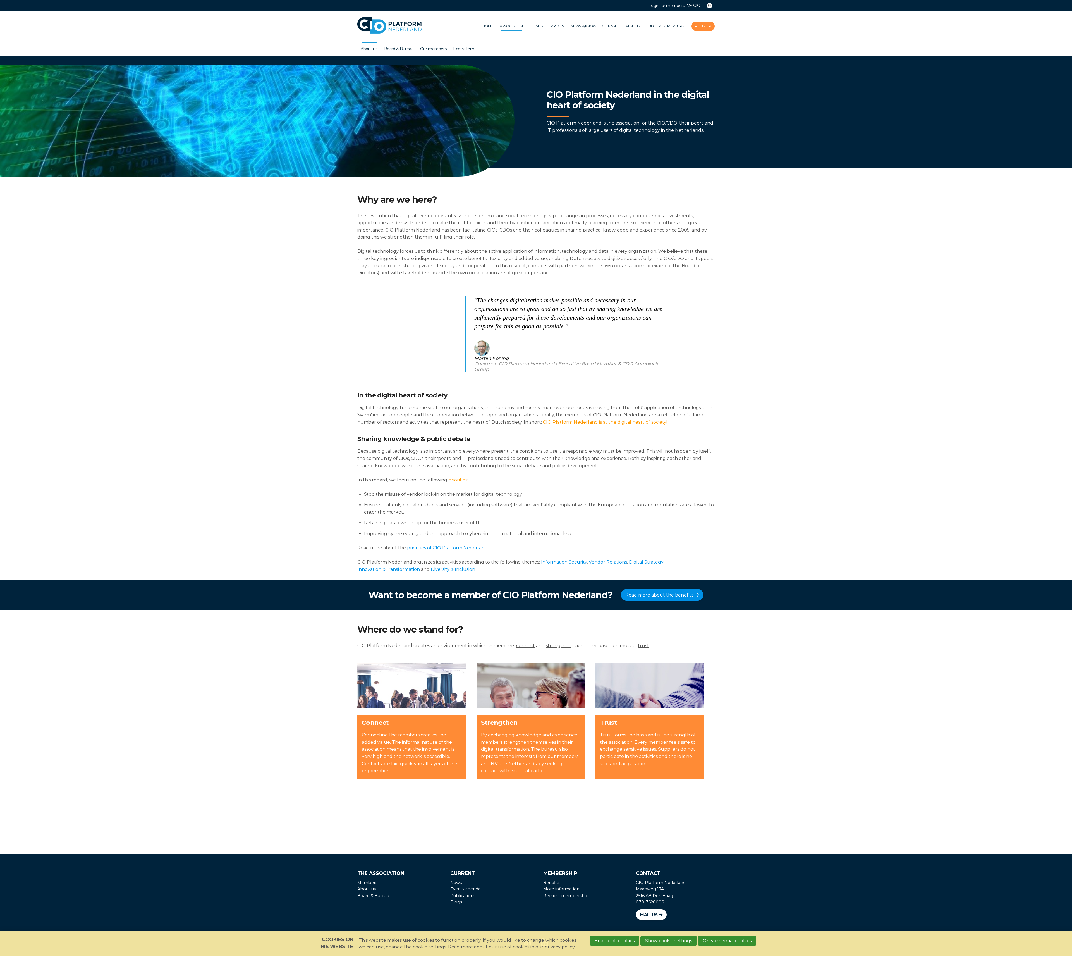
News (456, 882)
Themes (536, 26)
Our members (433, 48)
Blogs (456, 902)
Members (367, 882)
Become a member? (666, 26)
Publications (462, 895)
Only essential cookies (727, 940)
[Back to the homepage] (395, 26)
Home (487, 26)
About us (369, 48)
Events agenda (465, 888)
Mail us (649, 914)
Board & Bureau (398, 48)
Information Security (564, 562)
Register (703, 26)
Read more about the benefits (659, 595)
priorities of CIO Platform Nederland (447, 547)
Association (511, 26)
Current (462, 873)
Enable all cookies (615, 940)
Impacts (557, 26)
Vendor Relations (608, 562)
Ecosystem (463, 48)
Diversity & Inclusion (453, 569)
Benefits (551, 882)
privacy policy (560, 947)
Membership (560, 873)
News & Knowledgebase (594, 26)
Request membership (565, 895)
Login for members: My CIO (674, 5)
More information (561, 888)
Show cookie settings (668, 940)
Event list (633, 26)
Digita (635, 562)
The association (380, 873)
